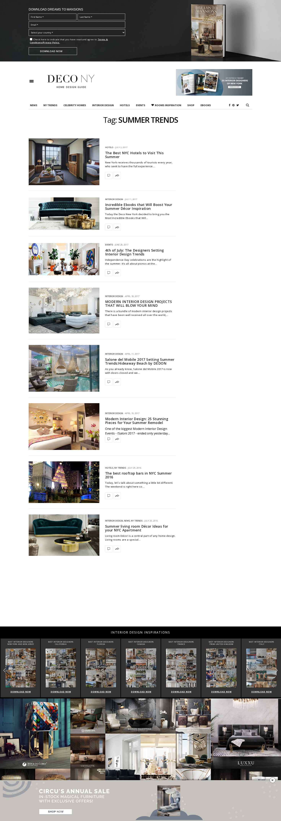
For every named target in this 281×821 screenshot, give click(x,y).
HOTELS (125, 105)
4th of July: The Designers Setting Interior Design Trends (134, 252)
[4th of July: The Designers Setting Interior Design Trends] (64, 259)
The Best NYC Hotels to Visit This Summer (134, 155)
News (33, 105)
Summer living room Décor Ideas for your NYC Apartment (136, 528)
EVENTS (140, 105)
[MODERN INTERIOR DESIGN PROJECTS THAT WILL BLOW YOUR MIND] (64, 311)
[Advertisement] (140, 596)
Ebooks (206, 105)
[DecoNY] (70, 81)
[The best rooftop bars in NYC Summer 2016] (64, 482)
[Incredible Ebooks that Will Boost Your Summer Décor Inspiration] (64, 213)
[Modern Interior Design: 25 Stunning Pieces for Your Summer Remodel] (64, 426)
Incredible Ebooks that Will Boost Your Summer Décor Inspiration (138, 206)
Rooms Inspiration (168, 105)
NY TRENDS (50, 105)
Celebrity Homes (74, 105)
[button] (276, 670)
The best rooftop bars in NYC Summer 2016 (138, 475)
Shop (190, 105)
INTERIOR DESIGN (103, 105)
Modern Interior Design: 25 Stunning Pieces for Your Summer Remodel (136, 421)
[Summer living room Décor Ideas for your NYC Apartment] (64, 535)
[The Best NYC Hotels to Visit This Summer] (64, 161)
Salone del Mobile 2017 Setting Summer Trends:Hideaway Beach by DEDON (140, 361)
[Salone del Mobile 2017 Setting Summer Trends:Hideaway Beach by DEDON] (64, 368)
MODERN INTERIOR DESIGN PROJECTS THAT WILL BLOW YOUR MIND (138, 303)
